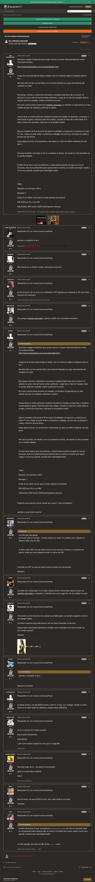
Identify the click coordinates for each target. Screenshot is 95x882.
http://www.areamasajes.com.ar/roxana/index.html (37, 67)
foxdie (10, 578)
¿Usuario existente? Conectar (76, 6)
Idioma (34, 871)
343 (11, 806)
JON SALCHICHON (20, 41)
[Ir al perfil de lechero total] (11, 722)
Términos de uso (7, 880)
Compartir (75, 42)
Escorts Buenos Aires (9, 11)
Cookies (61, 871)
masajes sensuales (54, 105)
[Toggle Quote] (19, 343)
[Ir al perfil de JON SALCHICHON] (6, 41)
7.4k (11, 736)
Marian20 (10, 254)
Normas (13, 880)
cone (10, 811)
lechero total (10, 717)
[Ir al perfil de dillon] (11, 791)
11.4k (11, 622)
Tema (38, 871)
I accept (88, 879)
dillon (10, 786)
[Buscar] (90, 11)
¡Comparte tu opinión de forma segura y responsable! (47, 19)
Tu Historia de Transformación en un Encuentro (47, 31)
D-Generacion (10, 692)
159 (11, 273)
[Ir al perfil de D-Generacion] (11, 697)
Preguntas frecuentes (47, 23)
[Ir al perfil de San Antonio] (11, 310)
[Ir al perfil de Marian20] (11, 259)
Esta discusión (84, 11)
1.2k (11, 248)
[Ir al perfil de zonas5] (11, 664)
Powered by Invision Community (47, 874)
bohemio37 (10, 518)
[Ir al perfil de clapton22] (11, 608)
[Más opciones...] (89, 56)
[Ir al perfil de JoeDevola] (11, 284)
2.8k (11, 538)
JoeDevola (10, 279)
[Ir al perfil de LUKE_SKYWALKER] (11, 234)
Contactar (55, 871)
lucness (10, 331)
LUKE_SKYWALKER (10, 228)
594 (11, 711)
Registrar (88, 6)
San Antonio (10, 305)
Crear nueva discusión (85, 49)
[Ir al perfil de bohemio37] (11, 523)
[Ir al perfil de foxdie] (11, 583)
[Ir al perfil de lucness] (11, 336)
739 (11, 325)
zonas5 (10, 659)
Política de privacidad (47, 871)
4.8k (11, 831)
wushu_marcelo (10, 754)
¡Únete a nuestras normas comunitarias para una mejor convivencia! (46, 2)
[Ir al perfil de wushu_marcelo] (11, 759)
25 (11, 350)
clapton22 (10, 603)
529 (11, 773)
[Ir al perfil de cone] (11, 817)
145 (11, 299)
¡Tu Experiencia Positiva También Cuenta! (47, 27)
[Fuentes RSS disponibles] (90, 867)
